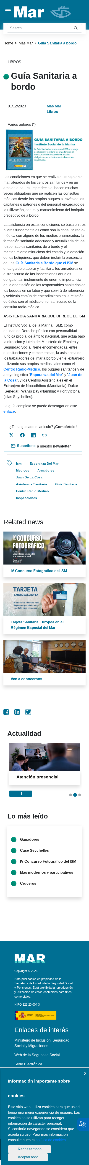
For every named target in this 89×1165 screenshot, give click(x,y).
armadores (45, 470)
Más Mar (26, 43)
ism (18, 463)
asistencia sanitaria (31, 484)
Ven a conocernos (26, 679)
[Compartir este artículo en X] (11, 435)
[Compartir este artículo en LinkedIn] (33, 435)
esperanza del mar (44, 463)
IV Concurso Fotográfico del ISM (39, 571)
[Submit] (75, 28)
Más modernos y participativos (46, 878)
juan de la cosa (29, 477)
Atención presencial (37, 777)
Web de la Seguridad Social (37, 1060)
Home (8, 43)
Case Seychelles (34, 856)
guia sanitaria (66, 484)
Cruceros (28, 889)
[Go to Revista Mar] (43, 12)
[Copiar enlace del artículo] (44, 435)
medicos (22, 470)
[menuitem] (6, 712)
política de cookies (51, 1140)
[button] (70, 800)
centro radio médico (32, 491)
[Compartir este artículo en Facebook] (22, 435)
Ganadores (29, 845)
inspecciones (26, 498)
